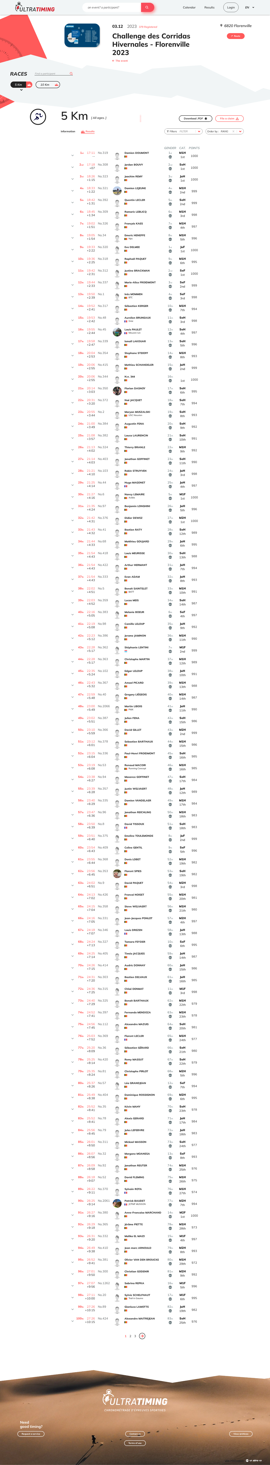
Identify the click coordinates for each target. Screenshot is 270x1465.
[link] (142, 1336)
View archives (240, 1433)
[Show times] (72, 155)
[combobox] (221, 131)
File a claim (227, 118)
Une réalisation (234, 1460)
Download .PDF (193, 118)
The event (122, 60)
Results (90, 131)
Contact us (135, 1433)
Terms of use (135, 1443)
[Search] (147, 7)
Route (237, 36)
